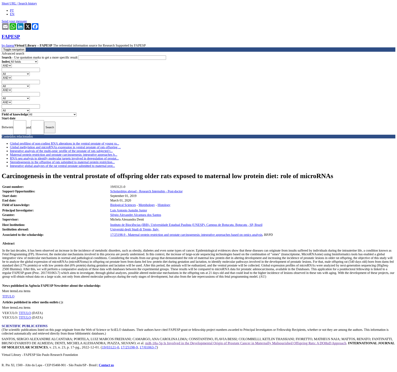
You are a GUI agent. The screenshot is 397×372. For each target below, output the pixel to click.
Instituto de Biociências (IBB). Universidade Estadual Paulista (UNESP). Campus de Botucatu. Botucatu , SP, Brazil (186, 225)
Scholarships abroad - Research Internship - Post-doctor (146, 191)
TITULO (8, 296)
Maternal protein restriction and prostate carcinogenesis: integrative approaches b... (63, 154)
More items (9, 291)
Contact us (106, 365)
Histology (164, 205)
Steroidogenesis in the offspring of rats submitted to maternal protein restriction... (62, 162)
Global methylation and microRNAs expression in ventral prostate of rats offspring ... (65, 147)
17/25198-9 (129, 347)
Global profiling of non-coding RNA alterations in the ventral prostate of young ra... (64, 143)
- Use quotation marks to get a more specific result (40, 57)
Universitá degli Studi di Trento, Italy (134, 229)
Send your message (14, 21)
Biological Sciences (123, 205)
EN (12, 14)
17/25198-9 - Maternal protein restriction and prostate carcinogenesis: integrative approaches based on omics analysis (186, 234)
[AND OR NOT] (7, 65)
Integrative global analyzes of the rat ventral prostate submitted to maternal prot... (62, 166)
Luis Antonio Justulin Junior (128, 210)
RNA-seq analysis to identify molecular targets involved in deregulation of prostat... (64, 158)
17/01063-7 (148, 347)
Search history (27, 3)
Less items (23, 291)
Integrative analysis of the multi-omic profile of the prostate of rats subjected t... (61, 151)
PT (12, 10)
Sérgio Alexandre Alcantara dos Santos (135, 215)
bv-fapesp (8, 45)
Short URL (9, 3)
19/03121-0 (110, 347)
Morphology (147, 205)
